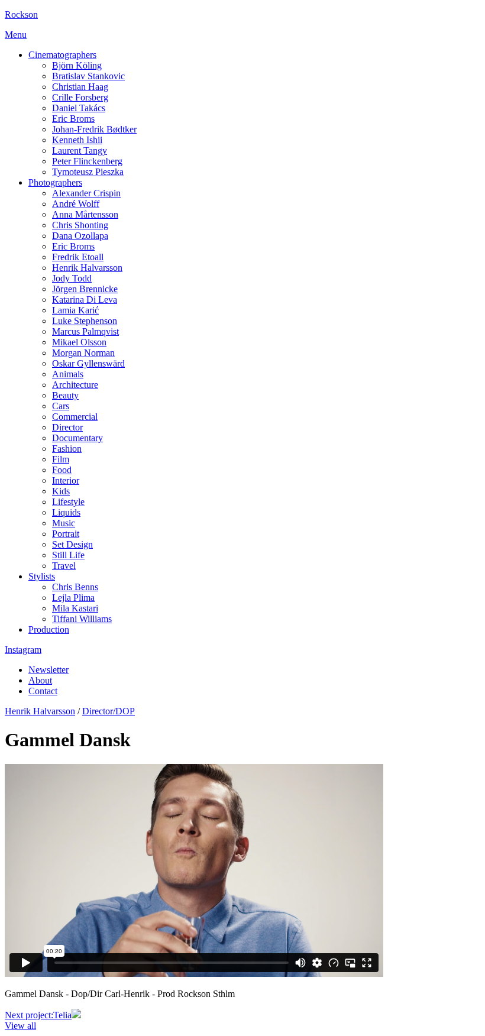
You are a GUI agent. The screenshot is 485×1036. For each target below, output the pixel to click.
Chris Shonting (80, 225)
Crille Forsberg (80, 97)
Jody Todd (72, 278)
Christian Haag (80, 87)
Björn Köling (77, 65)
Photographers (55, 182)
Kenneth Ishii (77, 140)
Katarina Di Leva (84, 299)
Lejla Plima (73, 598)
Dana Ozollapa (80, 236)
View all (20, 1026)
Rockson (21, 14)
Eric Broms (73, 119)
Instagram (23, 650)
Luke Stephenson (84, 321)
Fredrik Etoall (78, 257)
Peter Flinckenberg (87, 161)
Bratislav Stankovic (88, 76)
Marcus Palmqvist (85, 331)
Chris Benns (75, 587)
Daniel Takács (78, 108)
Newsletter (48, 670)
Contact (42, 691)
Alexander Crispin (86, 193)
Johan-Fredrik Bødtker (94, 129)
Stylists (41, 576)
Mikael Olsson (79, 342)
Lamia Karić (75, 310)
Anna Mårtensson (85, 214)
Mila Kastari (75, 608)
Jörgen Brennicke (85, 289)
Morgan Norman (83, 353)
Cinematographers (62, 55)
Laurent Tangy (79, 150)
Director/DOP (108, 711)
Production (48, 629)
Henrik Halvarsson (87, 268)
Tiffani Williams (82, 619)
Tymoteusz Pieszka (88, 172)
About (40, 680)
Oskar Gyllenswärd (88, 363)
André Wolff (75, 204)
